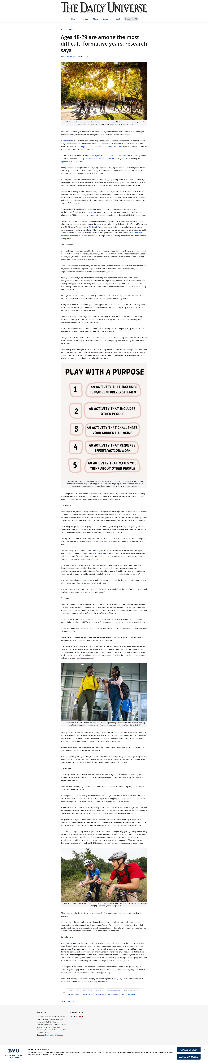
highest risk (65, 161)
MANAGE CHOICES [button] (189, 1049)
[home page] (104, 9)
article (68, 943)
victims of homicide (106, 158)
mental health (87, 994)
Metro (95, 19)
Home (73, 19)
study (66, 141)
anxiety (124, 155)
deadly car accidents (87, 158)
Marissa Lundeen (69, 56)
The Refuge (97, 553)
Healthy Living (67, 30)
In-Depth (117, 19)
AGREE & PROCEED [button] (188, 1056)
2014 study (93, 227)
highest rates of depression (106, 155)
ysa (123, 994)
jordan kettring (73, 994)
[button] (204, 1049)
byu (78, 990)
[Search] (136, 19)
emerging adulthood (114, 990)
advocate (85, 580)
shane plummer (113, 994)
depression (99, 990)
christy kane (87, 990)
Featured (131, 994)
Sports (106, 19)
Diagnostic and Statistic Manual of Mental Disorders (101, 146)
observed (92, 212)
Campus (84, 19)
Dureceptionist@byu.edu (54, 1035)
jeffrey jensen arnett (131, 990)
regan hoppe (100, 994)
